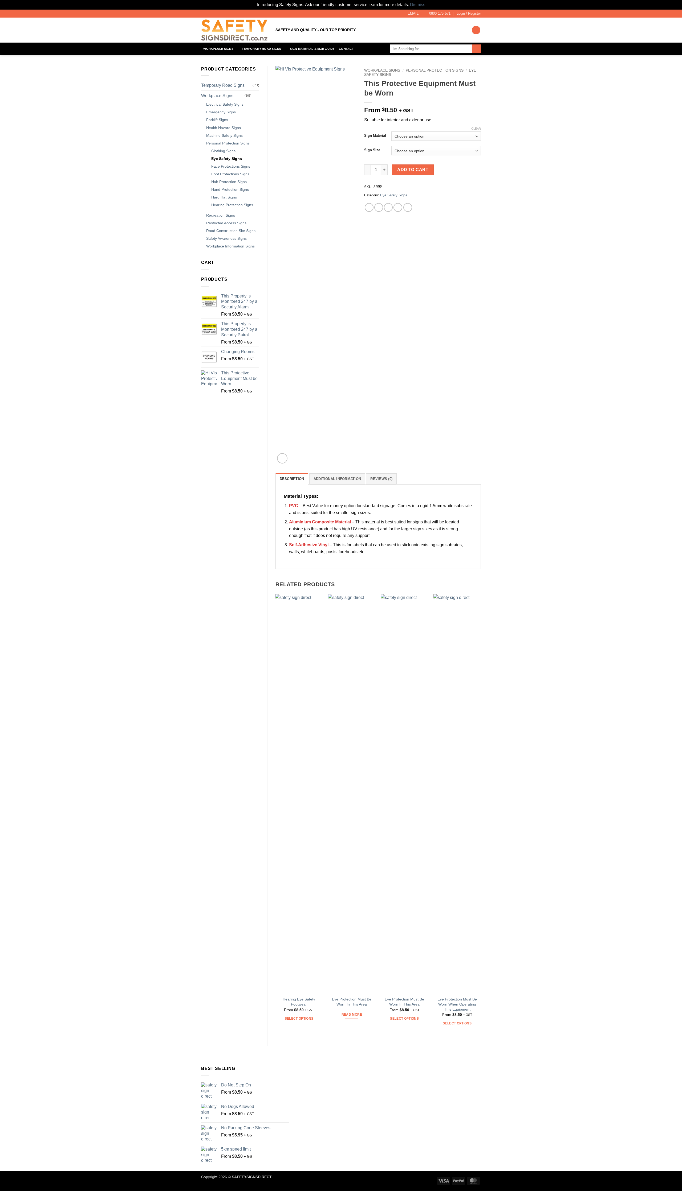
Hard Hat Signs (224, 197)
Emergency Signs (221, 112)
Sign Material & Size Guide (312, 48)
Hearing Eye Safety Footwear (299, 1001)
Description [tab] (292, 479)
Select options (299, 1018)
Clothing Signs (223, 151)
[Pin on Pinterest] (397, 207)
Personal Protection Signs (228, 143)
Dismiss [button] (417, 4)
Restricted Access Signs (226, 223)
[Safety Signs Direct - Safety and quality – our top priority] (234, 30)
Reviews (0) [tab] (381, 479)
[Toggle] (256, 95)
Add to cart (412, 169)
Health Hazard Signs (223, 128)
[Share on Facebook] (369, 207)
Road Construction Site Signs (230, 231)
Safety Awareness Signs (226, 238)
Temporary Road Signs (261, 48)
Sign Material (375, 136)
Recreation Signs (220, 215)
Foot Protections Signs (230, 174)
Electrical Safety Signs (224, 104)
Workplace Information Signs (230, 246)
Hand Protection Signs (230, 189)
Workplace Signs (218, 48)
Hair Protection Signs (229, 182)
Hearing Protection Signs (232, 205)
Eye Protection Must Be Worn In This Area (351, 1001)
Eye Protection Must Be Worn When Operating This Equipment (457, 1004)
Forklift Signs (217, 120)
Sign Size (372, 150)
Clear (476, 128)
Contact (346, 48)
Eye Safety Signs (226, 158)
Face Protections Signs (230, 166)
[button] (469, 14)
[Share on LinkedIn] (407, 207)
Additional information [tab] (337, 479)
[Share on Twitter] (378, 207)
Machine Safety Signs (224, 135)
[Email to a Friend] (388, 207)
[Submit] (476, 48)
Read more (352, 1014)
